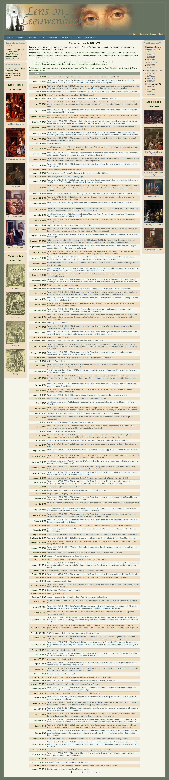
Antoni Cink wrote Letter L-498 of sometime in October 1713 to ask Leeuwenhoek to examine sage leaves (87, 739)
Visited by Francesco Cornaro (58, 337)
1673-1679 (151, 73)
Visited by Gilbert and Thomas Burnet (61, 431)
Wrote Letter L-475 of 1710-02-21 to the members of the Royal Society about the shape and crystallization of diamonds (92, 574)
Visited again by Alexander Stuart (59, 581)
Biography (20, 38)
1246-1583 (151, 54)
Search (153, 34)
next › (89, 772)
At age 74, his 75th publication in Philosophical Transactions (70, 422)
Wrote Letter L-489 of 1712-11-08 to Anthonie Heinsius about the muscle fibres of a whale (81, 681)
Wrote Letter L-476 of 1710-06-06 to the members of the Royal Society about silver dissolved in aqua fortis (87, 578)
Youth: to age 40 (151, 63)
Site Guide (133, 34)
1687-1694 (151, 79)
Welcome (9, 38)
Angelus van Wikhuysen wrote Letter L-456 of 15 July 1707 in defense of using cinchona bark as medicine (87, 440)
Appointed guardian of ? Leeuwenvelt (61, 674)
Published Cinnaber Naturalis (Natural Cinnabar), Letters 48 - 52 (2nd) (73, 693)
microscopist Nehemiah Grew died (60, 659)
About (160, 34)
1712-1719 (151, 89)
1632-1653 (151, 65)
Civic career (52, 38)
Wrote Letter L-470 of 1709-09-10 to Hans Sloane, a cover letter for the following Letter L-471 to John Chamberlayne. (91, 538)
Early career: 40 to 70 (153, 71)
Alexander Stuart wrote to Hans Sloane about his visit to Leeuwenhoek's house (77, 559)
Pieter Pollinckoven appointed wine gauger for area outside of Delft (72, 225)
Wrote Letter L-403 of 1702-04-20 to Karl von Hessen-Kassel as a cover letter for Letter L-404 (82, 98)
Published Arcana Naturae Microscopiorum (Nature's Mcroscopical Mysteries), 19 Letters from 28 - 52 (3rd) (87, 478)
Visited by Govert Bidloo (56, 361)
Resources (144, 34)
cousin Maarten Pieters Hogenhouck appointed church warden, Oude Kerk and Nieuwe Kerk (82, 766)
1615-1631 (151, 60)
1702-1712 (151, 87)
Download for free (12, 59)
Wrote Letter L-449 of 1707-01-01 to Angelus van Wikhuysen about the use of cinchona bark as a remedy (87, 395)
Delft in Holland (89, 38)
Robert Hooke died (54, 144)
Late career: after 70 (153, 84)
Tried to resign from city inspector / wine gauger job (66, 177)
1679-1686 (151, 76)
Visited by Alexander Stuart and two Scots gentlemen (67, 556)
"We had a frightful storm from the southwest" (64, 170)
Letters (78, 38)
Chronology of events (153, 47)
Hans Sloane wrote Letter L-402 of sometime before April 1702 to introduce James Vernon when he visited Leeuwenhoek (93, 92)
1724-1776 (151, 94)
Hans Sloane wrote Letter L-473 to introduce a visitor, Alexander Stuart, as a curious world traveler (84, 553)
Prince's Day (153, 126)
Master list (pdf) (11, 69)
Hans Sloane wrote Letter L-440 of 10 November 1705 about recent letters (75, 341)
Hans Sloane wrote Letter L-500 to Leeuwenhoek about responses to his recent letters (79, 750)
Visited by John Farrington (57, 594)
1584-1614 (151, 57)
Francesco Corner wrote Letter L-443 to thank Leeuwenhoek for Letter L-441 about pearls (80, 358)
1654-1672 (151, 68)
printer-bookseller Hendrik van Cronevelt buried (64, 487)
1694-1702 (151, 81)
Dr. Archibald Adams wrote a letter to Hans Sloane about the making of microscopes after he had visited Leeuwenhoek (92, 535)
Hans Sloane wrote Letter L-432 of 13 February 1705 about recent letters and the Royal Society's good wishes (89, 289)
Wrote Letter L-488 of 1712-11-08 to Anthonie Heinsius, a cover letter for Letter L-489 (79, 677)
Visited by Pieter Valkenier (57, 323)
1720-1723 (151, 92)
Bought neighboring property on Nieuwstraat (63, 494)
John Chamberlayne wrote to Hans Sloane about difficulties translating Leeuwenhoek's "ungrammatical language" (90, 525)
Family (42, 38)
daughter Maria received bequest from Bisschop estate (68, 769)
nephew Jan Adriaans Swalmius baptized (62, 759)
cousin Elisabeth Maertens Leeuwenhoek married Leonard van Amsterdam (75, 571)
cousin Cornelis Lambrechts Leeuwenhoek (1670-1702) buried (70, 95)
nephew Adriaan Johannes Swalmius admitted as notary (68, 762)
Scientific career (66, 38)
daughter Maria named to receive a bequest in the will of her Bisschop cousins (77, 490)
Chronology (32, 38)
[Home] (72, 17)
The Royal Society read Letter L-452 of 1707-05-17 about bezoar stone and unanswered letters (83, 413)
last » (98, 772)
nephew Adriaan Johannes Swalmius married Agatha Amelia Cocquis (73, 684)
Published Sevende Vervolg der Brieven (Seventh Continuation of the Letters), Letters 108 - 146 (83, 77)
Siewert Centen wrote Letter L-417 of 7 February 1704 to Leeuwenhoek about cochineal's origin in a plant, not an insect (92, 194)
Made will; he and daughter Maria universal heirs (65, 650)
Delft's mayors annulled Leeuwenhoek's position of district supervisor (73, 633)
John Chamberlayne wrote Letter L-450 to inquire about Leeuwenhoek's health (76, 398)
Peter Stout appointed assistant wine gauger (64, 285)
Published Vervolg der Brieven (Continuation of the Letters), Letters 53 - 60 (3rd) (77, 173)
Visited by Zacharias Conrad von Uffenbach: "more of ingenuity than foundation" (77, 597)
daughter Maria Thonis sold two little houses (63, 590)
